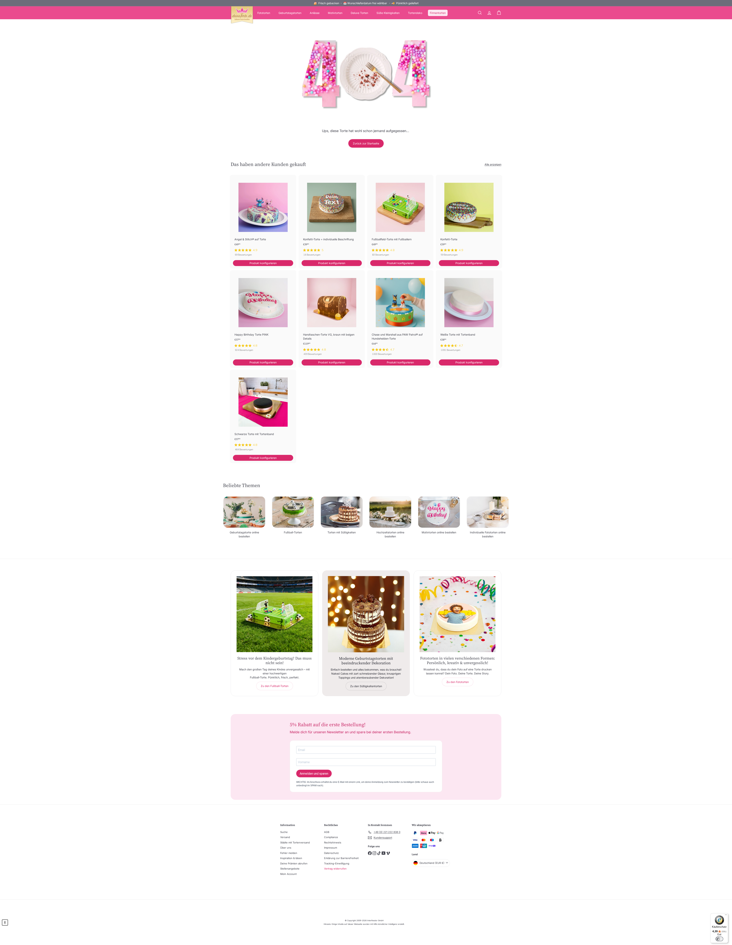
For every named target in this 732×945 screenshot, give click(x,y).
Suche (284, 832)
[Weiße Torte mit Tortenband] (469, 312)
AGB (326, 832)
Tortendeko (415, 12)
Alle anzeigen (493, 164)
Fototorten (263, 12)
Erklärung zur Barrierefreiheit (341, 858)
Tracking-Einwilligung (336, 863)
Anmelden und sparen (314, 773)
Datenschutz (331, 852)
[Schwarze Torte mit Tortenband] (263, 412)
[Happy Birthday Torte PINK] (263, 312)
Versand (285, 837)
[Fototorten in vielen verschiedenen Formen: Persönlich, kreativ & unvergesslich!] (457, 614)
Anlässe (314, 12)
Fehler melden (288, 852)
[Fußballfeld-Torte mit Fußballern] (400, 217)
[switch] (719, 939)
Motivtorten (335, 12)
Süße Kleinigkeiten (388, 12)
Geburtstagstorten (290, 12)
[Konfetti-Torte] (469, 217)
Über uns (285, 847)
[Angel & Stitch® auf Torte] (263, 217)
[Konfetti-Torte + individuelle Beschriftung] (331, 217)
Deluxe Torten (359, 12)
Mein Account (288, 873)
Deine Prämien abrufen (293, 863)
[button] (5, 922)
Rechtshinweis (332, 842)
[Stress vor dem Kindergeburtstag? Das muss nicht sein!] (274, 614)
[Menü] (726, 915)
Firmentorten (438, 12)
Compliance (331, 837)
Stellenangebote (289, 868)
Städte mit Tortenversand (295, 842)
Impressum (330, 847)
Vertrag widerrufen (335, 868)
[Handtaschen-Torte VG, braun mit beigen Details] (331, 314)
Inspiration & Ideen (291, 858)
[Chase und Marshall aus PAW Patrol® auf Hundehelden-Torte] (400, 314)
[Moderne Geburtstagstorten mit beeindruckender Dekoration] (366, 614)
